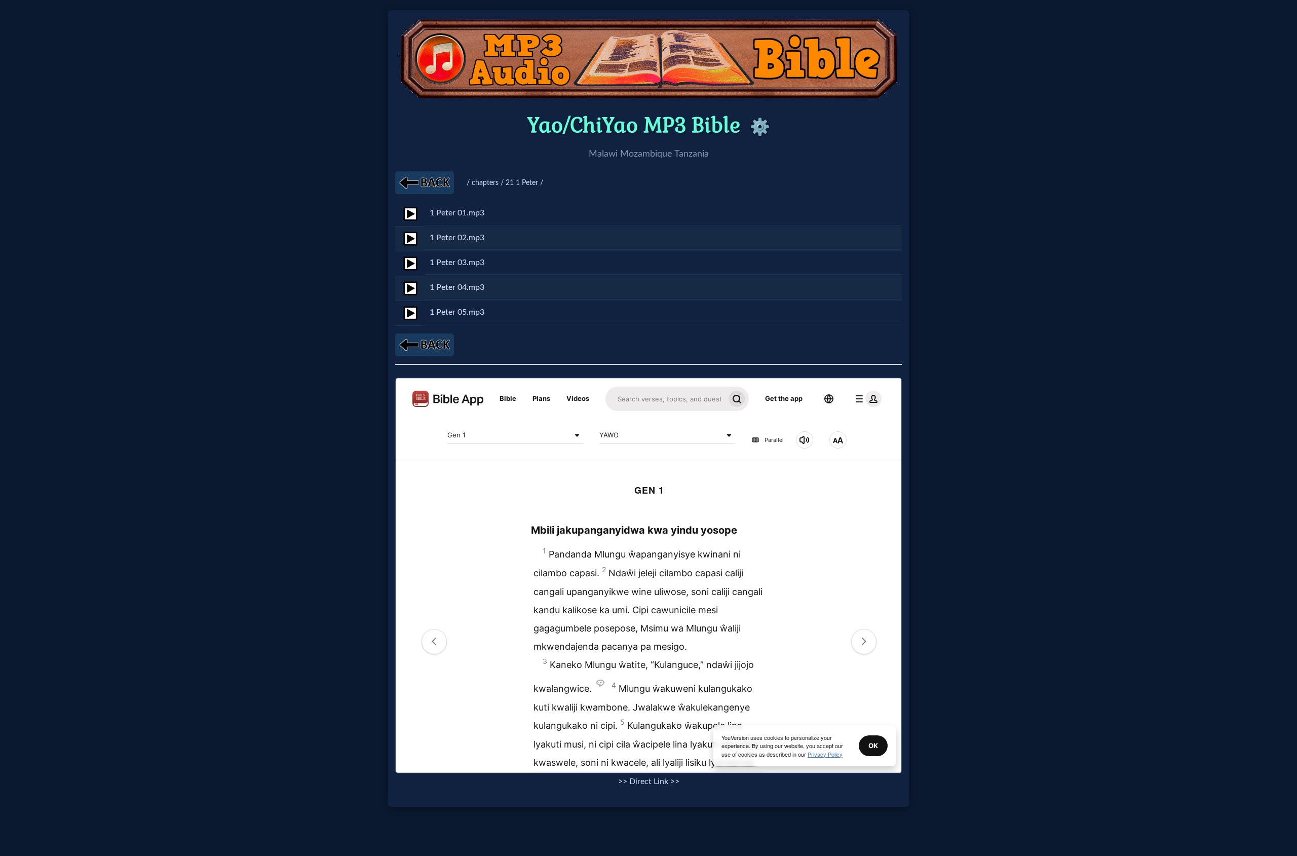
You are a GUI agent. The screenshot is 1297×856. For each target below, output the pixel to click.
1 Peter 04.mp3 (457, 287)
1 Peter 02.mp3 (457, 238)
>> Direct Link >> (648, 781)
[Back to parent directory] (424, 182)
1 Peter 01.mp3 (457, 213)
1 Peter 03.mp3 (457, 262)
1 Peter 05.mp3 (457, 312)
